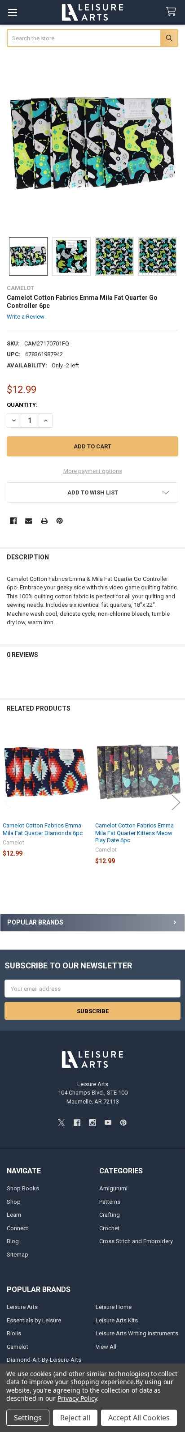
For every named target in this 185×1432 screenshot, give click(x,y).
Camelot (17, 1346)
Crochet (109, 1228)
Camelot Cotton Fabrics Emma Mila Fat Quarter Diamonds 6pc (43, 829)
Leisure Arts (22, 1307)
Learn (14, 1214)
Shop (14, 1201)
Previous (9, 802)
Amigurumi (113, 1188)
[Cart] (173, 12)
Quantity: (22, 404)
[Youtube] (108, 1122)
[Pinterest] (59, 520)
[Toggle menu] (12, 12)
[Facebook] (13, 520)
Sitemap (17, 1254)
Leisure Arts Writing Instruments (137, 1333)
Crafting (109, 1214)
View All (106, 1346)
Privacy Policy (77, 1398)
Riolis (14, 1333)
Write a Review (25, 316)
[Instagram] (92, 1122)
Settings (28, 1418)
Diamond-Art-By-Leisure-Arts (44, 1359)
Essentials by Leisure (34, 1320)
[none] (93, 143)
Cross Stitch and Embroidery (136, 1241)
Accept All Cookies (139, 1418)
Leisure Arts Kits (117, 1320)
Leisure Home (114, 1307)
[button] (93, 492)
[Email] (28, 520)
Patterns (109, 1201)
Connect (17, 1228)
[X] (61, 1122)
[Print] (44, 520)
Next (176, 802)
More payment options (92, 471)
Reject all (75, 1418)
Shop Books (23, 1188)
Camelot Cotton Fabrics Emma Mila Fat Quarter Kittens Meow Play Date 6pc (134, 833)
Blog (13, 1241)
